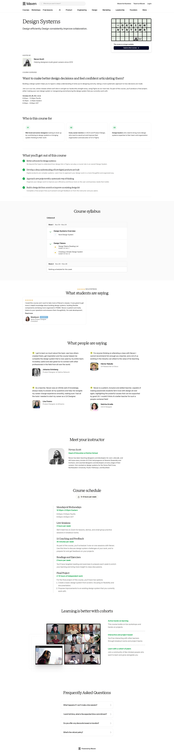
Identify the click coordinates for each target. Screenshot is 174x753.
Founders (133, 10)
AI (60, 10)
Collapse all (51, 218)
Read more (29, 313)
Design (94, 10)
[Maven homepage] (29, 3)
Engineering (82, 10)
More (144, 10)
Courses (26, 10)
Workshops (36, 10)
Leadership (120, 10)
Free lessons (48, 10)
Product (69, 10)
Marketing (106, 10)
